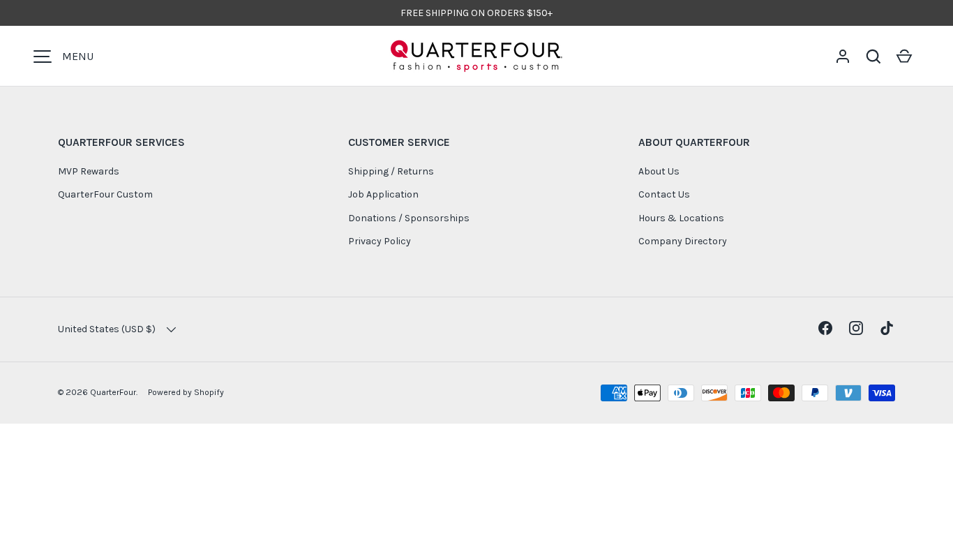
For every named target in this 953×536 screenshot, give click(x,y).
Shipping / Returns (391, 171)
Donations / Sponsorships (409, 218)
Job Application (383, 194)
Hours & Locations (681, 218)
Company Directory (682, 241)
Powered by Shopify (186, 392)
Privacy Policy (379, 241)
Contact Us (664, 194)
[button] (873, 56)
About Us (659, 171)
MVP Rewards (88, 171)
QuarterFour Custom (105, 194)
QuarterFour (113, 392)
